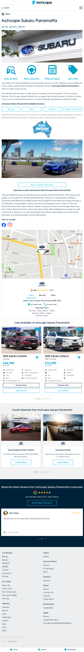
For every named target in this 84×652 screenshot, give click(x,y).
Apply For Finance (73, 109)
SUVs (4, 614)
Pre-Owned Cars (9, 592)
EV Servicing (48, 568)
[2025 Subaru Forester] (21, 340)
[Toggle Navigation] (80, 8)
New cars (6, 585)
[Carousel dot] (34, 398)
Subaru (5, 560)
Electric (5, 610)
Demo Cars (7, 588)
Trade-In (52, 109)
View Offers (73, 78)
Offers (45, 556)
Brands (5, 556)
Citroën (5, 570)
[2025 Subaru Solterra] (63, 340)
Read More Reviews (42, 502)
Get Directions (36, 304)
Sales (31, 295)
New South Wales (9, 595)
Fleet (4, 630)
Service (11, 109)
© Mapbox (77, 277)
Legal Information (50, 620)
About (46, 589)
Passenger (6, 617)
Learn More (21, 462)
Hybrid (5, 620)
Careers (46, 596)
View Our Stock (11, 78)
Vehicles (5, 607)
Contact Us (48, 592)
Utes (4, 627)
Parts (31, 109)
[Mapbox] (7, 276)
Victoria (5, 598)
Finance (46, 580)
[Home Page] (42, 2)
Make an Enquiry (52, 78)
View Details (21, 391)
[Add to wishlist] (36, 357)
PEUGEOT (6, 563)
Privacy (46, 616)
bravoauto (7, 573)
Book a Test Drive (31, 78)
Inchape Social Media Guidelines (57, 623)
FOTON (5, 576)
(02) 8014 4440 (51, 304)
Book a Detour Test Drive (42, 185)
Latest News (48, 599)
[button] (42, 522)
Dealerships (48, 608)
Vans (4, 624)
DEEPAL (5, 566)
